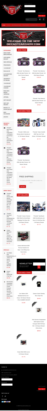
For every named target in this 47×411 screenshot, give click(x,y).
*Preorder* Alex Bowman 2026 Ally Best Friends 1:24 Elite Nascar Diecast (39, 73)
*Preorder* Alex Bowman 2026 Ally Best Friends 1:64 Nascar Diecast (23, 162)
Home (8, 25)
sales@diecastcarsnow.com (9, 370)
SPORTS (6, 117)
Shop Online (26, 25)
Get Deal (22, 186)
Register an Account (42, 17)
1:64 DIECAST (7, 83)
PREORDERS (7, 65)
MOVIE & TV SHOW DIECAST (8, 108)
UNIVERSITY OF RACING (7, 79)
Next (43, 40)
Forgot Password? (42, 13)
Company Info (34, 25)
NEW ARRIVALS (8, 62)
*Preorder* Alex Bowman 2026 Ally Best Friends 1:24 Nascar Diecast (39, 100)
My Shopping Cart (16, 25)
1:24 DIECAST (7, 68)
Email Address (28, 4)
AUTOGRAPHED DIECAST (8, 74)
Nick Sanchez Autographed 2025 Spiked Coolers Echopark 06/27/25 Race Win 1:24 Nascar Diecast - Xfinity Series (38, 324)
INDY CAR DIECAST (6, 103)
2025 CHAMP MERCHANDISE (8, 53)
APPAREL (6, 97)
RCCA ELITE (7, 71)
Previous (4, 40)
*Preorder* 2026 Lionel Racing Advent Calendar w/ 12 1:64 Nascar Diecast (23, 134)
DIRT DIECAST (7, 100)
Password (27, 9)
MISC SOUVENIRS (7, 113)
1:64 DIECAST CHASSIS (7, 87)
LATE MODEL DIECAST (7, 58)
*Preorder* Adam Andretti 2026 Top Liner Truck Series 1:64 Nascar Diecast (38, 134)
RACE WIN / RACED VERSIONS (7, 92)
